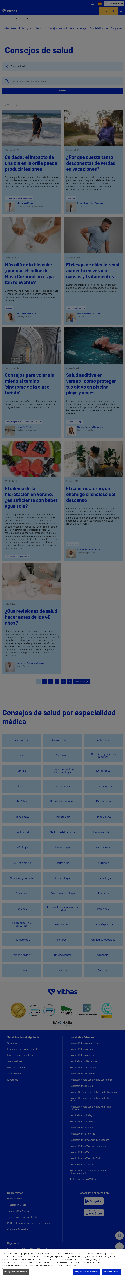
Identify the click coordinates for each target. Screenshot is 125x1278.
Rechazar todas (111, 1272)
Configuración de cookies (15, 1272)
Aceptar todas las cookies (86, 1272)
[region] (62, 1263)
